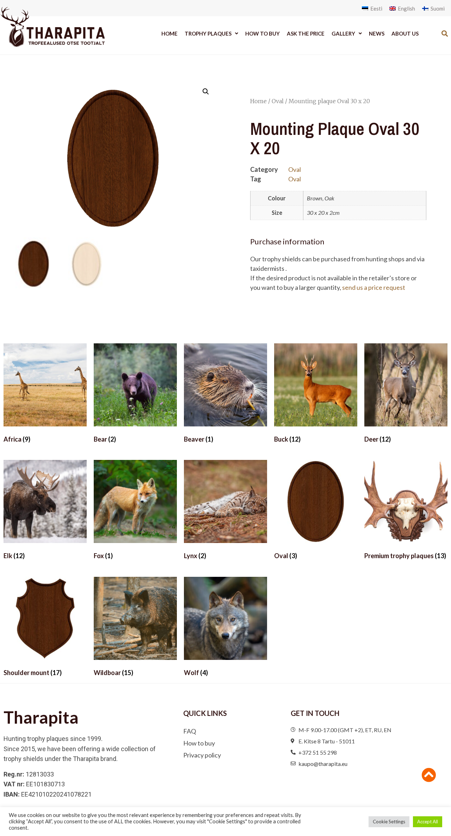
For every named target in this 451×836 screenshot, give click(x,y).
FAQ (189, 731)
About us (405, 33)
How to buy (262, 33)
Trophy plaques (208, 33)
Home (169, 33)
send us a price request (373, 287)
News (376, 33)
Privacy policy (202, 755)
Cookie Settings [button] (389, 821)
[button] (444, 33)
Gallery (343, 33)
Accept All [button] (427, 821)
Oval (278, 101)
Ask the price (306, 33)
